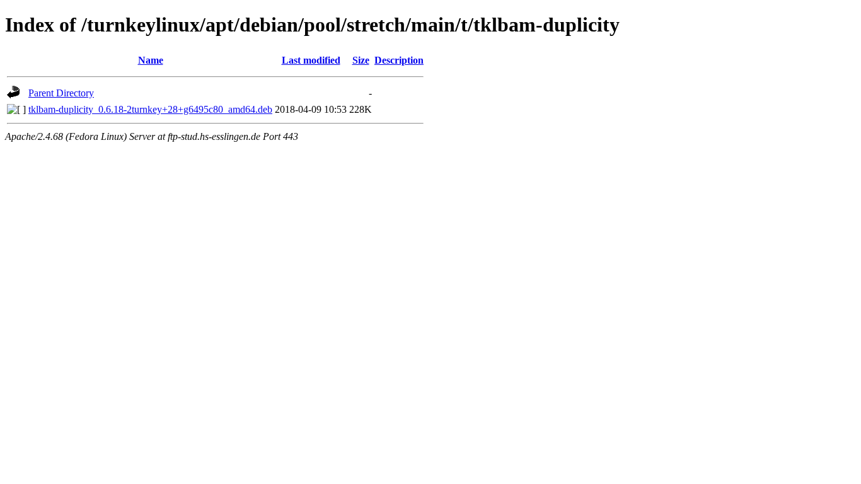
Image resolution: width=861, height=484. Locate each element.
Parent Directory (61, 93)
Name (150, 60)
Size (360, 60)
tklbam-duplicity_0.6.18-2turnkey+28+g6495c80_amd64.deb (150, 109)
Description (399, 60)
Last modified (311, 60)
